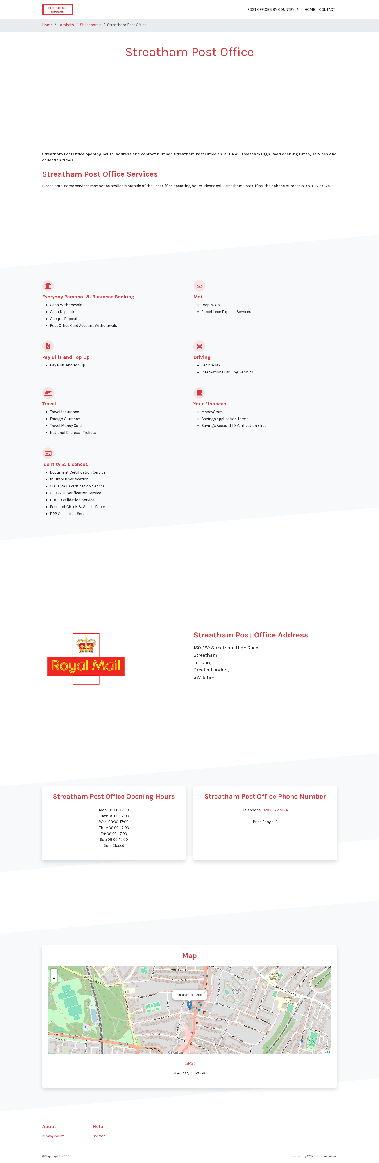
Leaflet (326, 1052)
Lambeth (66, 24)
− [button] (54, 978)
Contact (327, 9)
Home (310, 9)
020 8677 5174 (275, 810)
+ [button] (54, 972)
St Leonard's (90, 24)
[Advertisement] (173, 97)
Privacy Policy (53, 1136)
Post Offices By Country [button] (270, 9)
